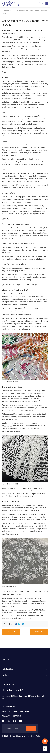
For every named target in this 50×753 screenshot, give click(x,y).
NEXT (37, 632)
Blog (11, 11)
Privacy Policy (35, 736)
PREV (13, 632)
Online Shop (6, 684)
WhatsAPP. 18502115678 (11, 716)
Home (5, 11)
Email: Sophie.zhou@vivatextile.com (16, 711)
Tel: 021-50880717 (9, 707)
